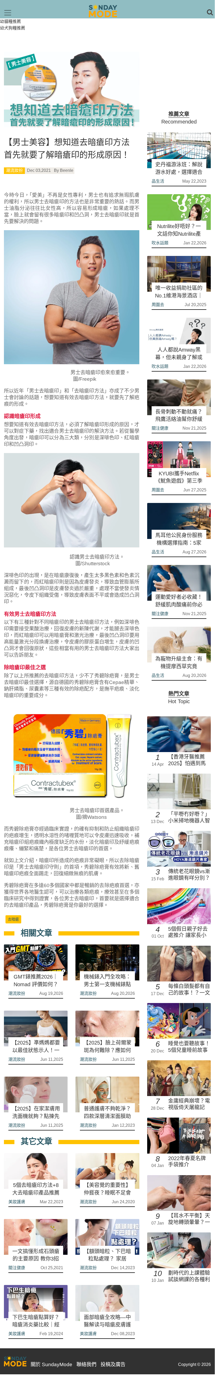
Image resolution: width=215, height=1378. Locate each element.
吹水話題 (160, 243)
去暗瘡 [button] (13, 919)
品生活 (158, 181)
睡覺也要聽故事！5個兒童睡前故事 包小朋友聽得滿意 (189, 1050)
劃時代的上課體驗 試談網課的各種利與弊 (189, 1279)
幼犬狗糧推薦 (12, 28)
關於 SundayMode (51, 1364)
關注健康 (16, 1268)
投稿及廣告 (113, 1364)
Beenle (66, 170)
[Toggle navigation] (7, 12)
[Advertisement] (179, 78)
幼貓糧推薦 (10, 21)
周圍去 (158, 304)
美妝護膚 (16, 1202)
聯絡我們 (86, 1364)
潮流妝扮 (14, 170)
